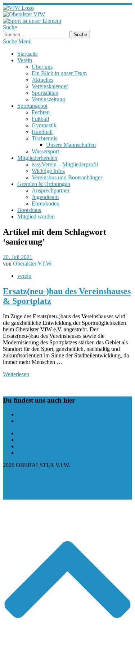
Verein (24, 60)
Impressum (29, 440)
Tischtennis (44, 138)
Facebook (28, 414)
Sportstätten (45, 93)
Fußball (40, 119)
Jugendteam (45, 197)
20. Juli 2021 (17, 257)
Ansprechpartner (50, 190)
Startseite (27, 54)
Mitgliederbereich (37, 158)
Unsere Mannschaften (71, 145)
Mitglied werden (36, 216)
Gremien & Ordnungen (43, 184)
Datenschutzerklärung (42, 433)
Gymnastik (44, 125)
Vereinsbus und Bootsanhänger (67, 177)
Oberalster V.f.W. (33, 263)
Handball (42, 132)
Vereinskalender (50, 86)
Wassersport (45, 151)
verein (24, 276)
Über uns (42, 67)
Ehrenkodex (45, 203)
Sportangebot (32, 106)
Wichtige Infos (48, 171)
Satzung (26, 446)
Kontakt (26, 453)
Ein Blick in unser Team (59, 73)
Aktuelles (42, 80)
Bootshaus (29, 210)
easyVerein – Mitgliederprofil (65, 164)
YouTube (27, 421)
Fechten (41, 112)
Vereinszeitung (48, 99)
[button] (67, 652)
